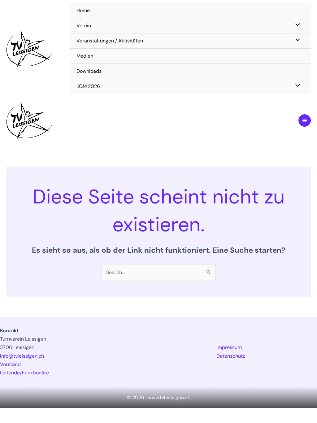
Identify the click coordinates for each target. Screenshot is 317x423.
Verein (83, 25)
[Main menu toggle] (304, 120)
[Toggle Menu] (296, 25)
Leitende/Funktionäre (24, 372)
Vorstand (10, 364)
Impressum (229, 347)
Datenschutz (230, 356)
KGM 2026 (88, 86)
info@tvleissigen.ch (22, 356)
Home (83, 10)
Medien (84, 56)
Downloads (89, 71)
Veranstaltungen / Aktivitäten (109, 40)
